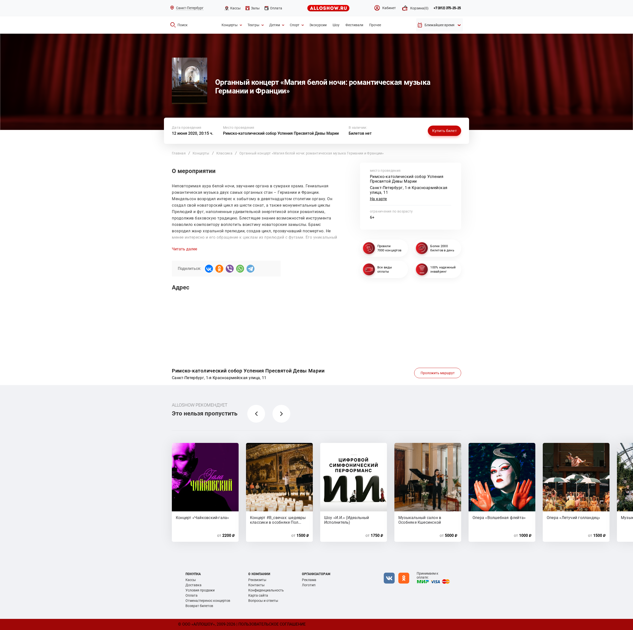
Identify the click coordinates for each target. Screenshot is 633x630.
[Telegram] (250, 269)
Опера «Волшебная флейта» (499, 517)
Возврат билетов (199, 606)
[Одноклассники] (219, 269)
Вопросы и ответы (263, 601)
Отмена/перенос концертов (207, 601)
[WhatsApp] (240, 269)
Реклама (309, 580)
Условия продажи (200, 590)
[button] (256, 414)
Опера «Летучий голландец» (573, 517)
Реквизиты (257, 580)
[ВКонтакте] (209, 269)
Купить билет (444, 131)
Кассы (190, 580)
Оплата (191, 595)
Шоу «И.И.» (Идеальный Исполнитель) (346, 519)
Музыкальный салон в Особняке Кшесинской (419, 519)
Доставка (193, 585)
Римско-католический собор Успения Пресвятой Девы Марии (281, 133)
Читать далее (184, 249)
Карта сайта (258, 595)
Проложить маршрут (438, 373)
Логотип (309, 585)
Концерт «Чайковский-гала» (202, 517)
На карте (378, 198)
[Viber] (230, 269)
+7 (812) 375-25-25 (447, 8)
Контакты (256, 585)
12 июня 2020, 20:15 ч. (192, 133)
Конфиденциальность (266, 590)
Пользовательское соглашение (272, 624)
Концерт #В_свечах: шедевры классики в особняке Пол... (278, 519)
